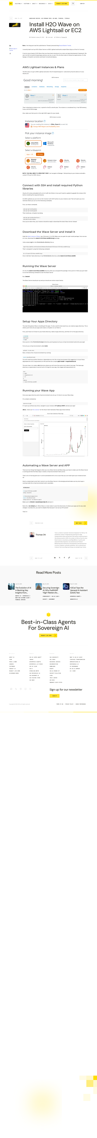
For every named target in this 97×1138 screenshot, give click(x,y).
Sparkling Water (34, 671)
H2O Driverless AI (34, 673)
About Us (11, 657)
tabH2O (31, 659)
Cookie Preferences (81, 704)
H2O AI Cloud (33, 666)
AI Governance (74, 666)
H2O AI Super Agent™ (35, 657)
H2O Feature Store (34, 677)
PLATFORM (26, 3)
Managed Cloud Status (56, 682)
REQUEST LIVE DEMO (62, 3)
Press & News (13, 661)
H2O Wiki (52, 680)
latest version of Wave (34, 236)
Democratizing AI (75, 661)
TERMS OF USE (59, 704)
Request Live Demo (14, 671)
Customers (12, 666)
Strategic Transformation (77, 659)
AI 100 (49, 3)
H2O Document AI (34, 675)
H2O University (54, 657)
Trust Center (53, 677)
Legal (51, 675)
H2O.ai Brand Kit (55, 671)
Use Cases (52, 659)
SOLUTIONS (18, 3)
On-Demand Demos (14, 673)
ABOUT (34, 3)
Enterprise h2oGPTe (35, 661)
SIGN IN (82, 3)
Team (10, 659)
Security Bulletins (55, 673)
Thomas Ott (64, 37)
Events (51, 668)
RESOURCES (42, 3)
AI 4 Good (73, 671)
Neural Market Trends (65, 46)
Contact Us (12, 668)
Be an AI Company (75, 668)
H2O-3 (31, 668)
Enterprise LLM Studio (36, 664)
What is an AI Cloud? (76, 657)
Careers (11, 664)
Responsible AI (74, 664)
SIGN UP (54, 696)
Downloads (52, 666)
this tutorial (36, 410)
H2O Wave (32, 680)
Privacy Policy (69, 704)
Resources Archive (55, 661)
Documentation (54, 664)
